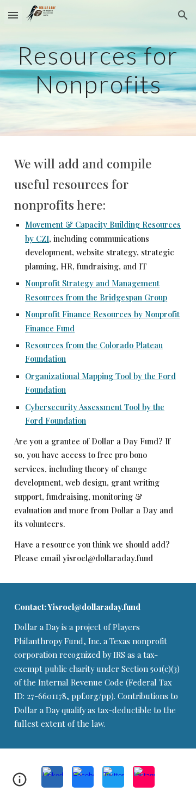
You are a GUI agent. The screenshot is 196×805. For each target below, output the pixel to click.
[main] (98, 68)
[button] (13, 15)
